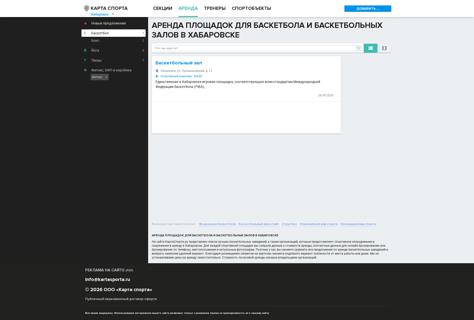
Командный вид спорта (358, 224)
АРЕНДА (188, 8)
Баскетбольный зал (179, 63)
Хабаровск (103, 14)
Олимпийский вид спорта (319, 224)
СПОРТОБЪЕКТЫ (251, 8)
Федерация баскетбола (217, 224)
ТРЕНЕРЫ (215, 8)
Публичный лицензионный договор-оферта (121, 299)
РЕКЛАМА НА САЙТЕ (109, 270)
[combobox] (257, 48)
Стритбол (289, 224)
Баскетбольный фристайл (259, 224)
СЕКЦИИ (162, 8)
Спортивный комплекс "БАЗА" (181, 76)
